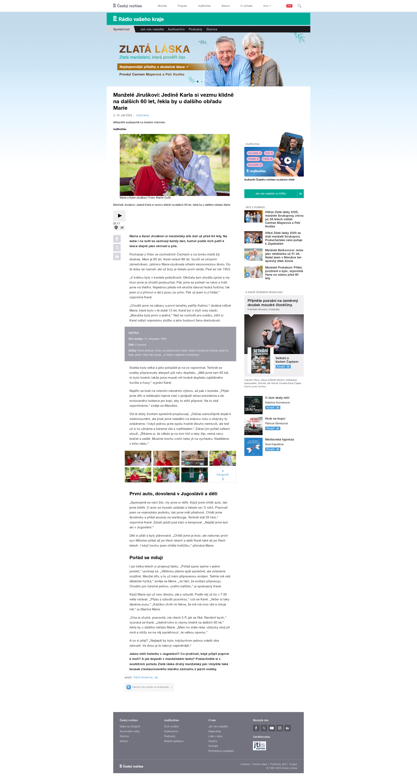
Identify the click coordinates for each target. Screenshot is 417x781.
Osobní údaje (260, 764)
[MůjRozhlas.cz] (119, 129)
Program (182, 6)
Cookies (245, 764)
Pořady (266, 159)
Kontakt (213, 746)
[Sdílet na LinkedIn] (117, 256)
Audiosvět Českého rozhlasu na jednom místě (269, 179)
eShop (124, 741)
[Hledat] (299, 6)
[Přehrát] (119, 216)
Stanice (226, 6)
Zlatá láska (142, 115)
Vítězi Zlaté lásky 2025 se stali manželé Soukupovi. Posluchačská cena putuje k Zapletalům (283, 238)
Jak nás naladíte (152, 29)
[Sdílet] (122, 227)
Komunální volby (130, 731)
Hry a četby (253, 153)
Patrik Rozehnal (142, 677)
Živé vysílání (253, 165)
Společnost (121, 29)
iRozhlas (162, 6)
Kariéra (212, 741)
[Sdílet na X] (117, 247)
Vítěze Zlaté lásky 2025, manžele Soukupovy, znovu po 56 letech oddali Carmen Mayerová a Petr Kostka (284, 219)
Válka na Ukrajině (130, 726)
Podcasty (195, 29)
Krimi (268, 153)
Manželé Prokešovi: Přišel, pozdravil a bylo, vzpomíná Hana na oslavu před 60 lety (284, 273)
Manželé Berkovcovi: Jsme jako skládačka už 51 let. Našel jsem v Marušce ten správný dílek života (284, 255)
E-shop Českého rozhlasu (264, 292)
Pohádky (252, 159)
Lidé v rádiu (215, 736)
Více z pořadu (255, 207)
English (293, 764)
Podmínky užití (278, 764)
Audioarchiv (176, 29)
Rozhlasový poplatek (221, 750)
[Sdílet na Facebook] (117, 239)
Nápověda (214, 731)
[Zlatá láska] (208, 59)
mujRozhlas (204, 6)
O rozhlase (246, 6)
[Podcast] (116, 227)
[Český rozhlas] (127, 6)
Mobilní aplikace (174, 741)
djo (156, 677)
